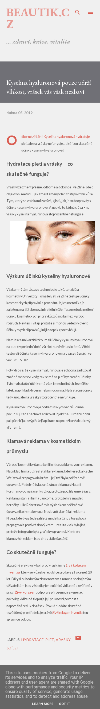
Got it (64, 704)
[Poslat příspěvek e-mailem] (78, 639)
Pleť (49, 639)
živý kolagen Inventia (67, 613)
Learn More (43, 704)
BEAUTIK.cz (38, 18)
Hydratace (32, 639)
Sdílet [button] (12, 648)
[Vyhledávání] (77, 9)
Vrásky (63, 639)
